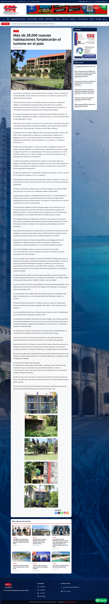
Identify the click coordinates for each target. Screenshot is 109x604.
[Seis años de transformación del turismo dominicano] (61, 557)
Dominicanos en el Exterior (18, 19)
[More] (67, 513)
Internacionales (49, 19)
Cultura (91, 19)
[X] (59, 513)
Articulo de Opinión (32, 19)
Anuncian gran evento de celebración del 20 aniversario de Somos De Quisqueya (85, 83)
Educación (98, 19)
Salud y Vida (65, 19)
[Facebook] (56, 513)
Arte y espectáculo (82, 19)
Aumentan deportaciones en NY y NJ (85, 66)
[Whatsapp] (61, 513)
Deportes (41, 19)
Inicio (8, 19)
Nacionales (73, 19)
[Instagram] (64, 513)
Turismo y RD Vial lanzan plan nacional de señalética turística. (40, 567)
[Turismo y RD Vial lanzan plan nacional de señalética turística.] (41, 557)
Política (58, 19)
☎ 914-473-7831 (89, 1)
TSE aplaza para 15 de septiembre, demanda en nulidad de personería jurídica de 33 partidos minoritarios (84, 91)
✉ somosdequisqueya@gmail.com (101, 1)
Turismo (16, 31)
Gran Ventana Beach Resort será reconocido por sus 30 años (21, 567)
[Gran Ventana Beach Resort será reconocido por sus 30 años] (21, 557)
